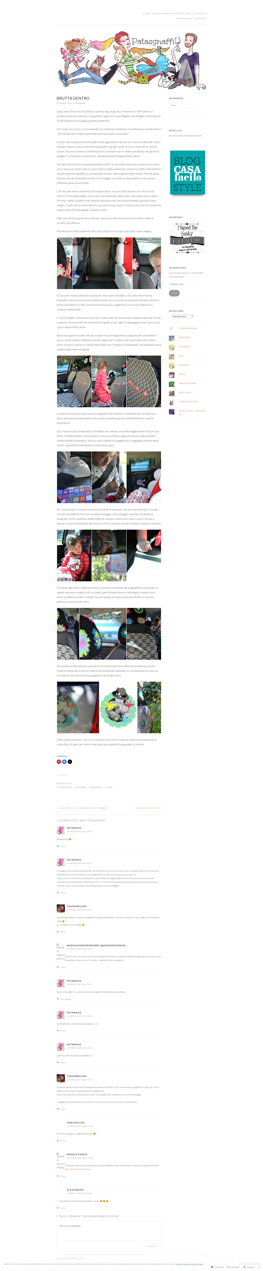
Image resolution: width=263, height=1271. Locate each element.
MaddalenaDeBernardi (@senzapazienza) (96, 945)
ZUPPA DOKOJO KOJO (188, 402)
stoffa (108, 787)
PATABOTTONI (184, 19)
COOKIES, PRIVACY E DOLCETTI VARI (171, 13)
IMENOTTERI (184, 365)
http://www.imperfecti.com (78, 1169)
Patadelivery (177, 267)
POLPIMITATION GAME (188, 328)
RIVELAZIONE (184, 347)
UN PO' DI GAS (185, 392)
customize (80, 787)
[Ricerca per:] (183, 105)
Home (146, 13)
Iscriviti (174, 293)
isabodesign (76, 1122)
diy (70, 783)
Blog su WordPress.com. (70, 1258)
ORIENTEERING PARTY (188, 383)
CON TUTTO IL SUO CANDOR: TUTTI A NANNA (81, 808)
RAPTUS (182, 374)
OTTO (181, 356)
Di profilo (200, 13)
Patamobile (96, 787)
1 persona (67, 999)
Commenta (151, 1246)
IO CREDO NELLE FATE (148, 808)
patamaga (80, 103)
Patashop (200, 19)
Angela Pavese (77, 1154)
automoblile (65, 787)
